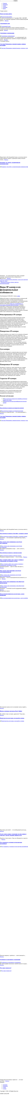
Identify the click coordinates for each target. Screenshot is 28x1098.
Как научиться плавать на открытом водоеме (12, 408)
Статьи (4, 1088)
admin (18, 296)
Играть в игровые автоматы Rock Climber (11, 711)
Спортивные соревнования (7, 33)
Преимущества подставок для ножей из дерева (12, 718)
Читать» (7, 20)
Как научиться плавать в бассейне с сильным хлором (14, 533)
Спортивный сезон (5, 23)
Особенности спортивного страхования (10, 959)
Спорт (4, 6)
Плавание (5, 4)
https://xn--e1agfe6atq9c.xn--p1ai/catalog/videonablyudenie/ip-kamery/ (11, 304)
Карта (4, 8)
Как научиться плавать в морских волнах (11, 552)
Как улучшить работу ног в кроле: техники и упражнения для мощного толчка (11, 560)
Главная (5, 3)
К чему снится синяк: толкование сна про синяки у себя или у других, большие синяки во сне (13, 834)
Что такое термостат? (5, 968)
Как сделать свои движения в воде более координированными (10, 571)
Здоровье (5, 7)
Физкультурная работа (6, 13)
